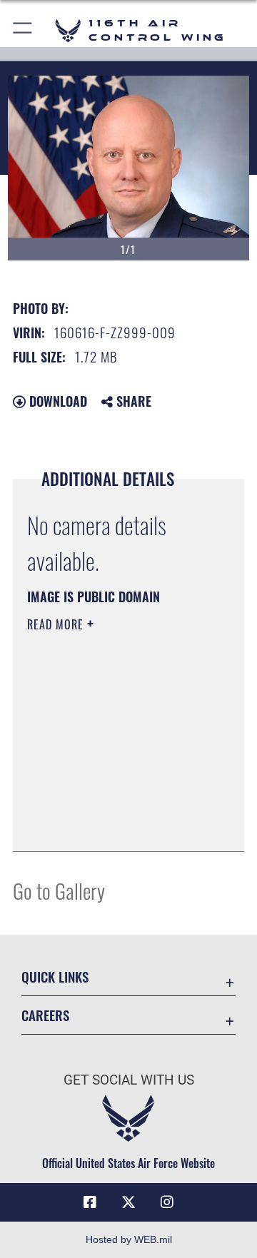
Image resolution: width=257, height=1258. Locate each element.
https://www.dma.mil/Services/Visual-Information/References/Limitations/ (114, 825)
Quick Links (55, 976)
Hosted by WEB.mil (129, 1239)
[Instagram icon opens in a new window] (167, 1202)
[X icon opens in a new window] (128, 1202)
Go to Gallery (59, 890)
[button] (23, 30)
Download (56, 401)
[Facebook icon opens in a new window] (90, 1202)
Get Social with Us (129, 1080)
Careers (45, 1015)
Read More (57, 624)
